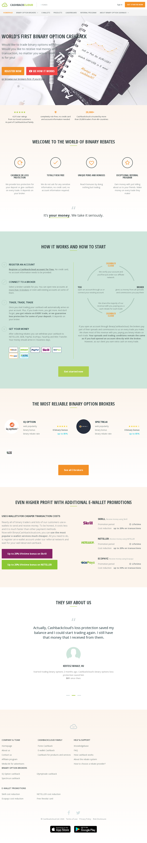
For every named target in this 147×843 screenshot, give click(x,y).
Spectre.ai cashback (11, 778)
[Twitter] (78, 813)
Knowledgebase (81, 746)
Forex (44, 5)
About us (6, 750)
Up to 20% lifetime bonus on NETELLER (29, 564)
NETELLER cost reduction (49, 794)
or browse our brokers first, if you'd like (23, 79)
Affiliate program (9, 759)
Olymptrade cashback (47, 773)
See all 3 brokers (73, 470)
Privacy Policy (85, 819)
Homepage (8, 13)
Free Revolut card (45, 798)
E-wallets (46, 13)
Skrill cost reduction (11, 794)
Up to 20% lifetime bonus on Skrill (27, 553)
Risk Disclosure (99, 819)
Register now (13, 71)
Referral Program (88, 13)
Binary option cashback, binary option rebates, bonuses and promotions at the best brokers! (73, 726)
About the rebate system (85, 759)
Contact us (7, 754)
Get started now (135, 4)
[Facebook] (69, 813)
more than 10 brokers (19, 289)
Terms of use (72, 819)
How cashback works (83, 754)
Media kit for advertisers (13, 763)
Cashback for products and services (54, 754)
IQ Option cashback (11, 773)
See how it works (44, 71)
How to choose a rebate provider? (90, 763)
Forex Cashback (45, 746)
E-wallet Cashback (46, 750)
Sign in (119, 4)
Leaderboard (71, 13)
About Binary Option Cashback (113, 13)
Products (58, 13)
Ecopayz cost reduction (12, 798)
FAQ (76, 750)
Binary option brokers (26, 13)
